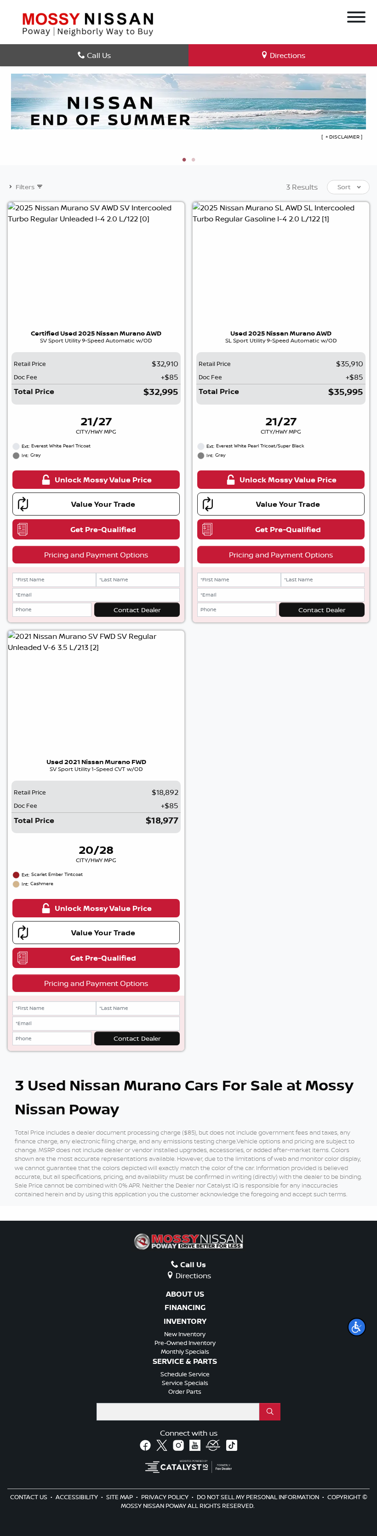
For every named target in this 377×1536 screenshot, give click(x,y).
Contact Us (29, 1497)
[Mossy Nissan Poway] (87, 23)
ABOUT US (185, 1294)
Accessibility (77, 1497)
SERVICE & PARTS (185, 1361)
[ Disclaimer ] (341, 136)
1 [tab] (184, 160)
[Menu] (356, 18)
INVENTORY (185, 1321)
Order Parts (184, 1391)
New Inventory (185, 1334)
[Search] (269, 1411)
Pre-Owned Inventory (185, 1343)
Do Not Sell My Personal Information (258, 1497)
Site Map (120, 1497)
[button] (357, 1327)
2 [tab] (193, 160)
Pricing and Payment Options (96, 555)
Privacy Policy (165, 1497)
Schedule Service (185, 1374)
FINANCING (185, 1308)
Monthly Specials (185, 1351)
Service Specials (185, 1383)
